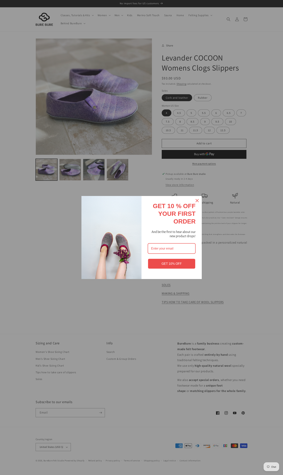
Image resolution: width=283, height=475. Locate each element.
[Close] (197, 200)
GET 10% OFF (172, 263)
